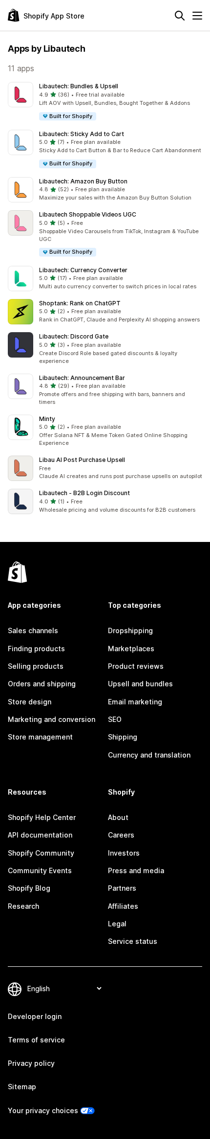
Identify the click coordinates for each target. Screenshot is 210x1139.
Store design (29, 702)
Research (23, 906)
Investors (124, 853)
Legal (117, 923)
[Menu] (197, 15)
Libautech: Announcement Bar (82, 377)
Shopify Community (41, 853)
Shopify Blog (29, 888)
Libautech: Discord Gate (73, 336)
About (118, 817)
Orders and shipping (42, 683)
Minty (47, 418)
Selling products (35, 666)
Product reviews (136, 666)
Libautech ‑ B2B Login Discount (84, 493)
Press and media (136, 870)
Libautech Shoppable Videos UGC (87, 214)
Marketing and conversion (51, 719)
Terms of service (36, 1040)
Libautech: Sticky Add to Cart (81, 134)
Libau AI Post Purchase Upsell (82, 459)
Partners (122, 888)
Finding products (36, 648)
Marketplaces (131, 648)
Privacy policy (31, 1063)
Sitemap (22, 1086)
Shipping (122, 737)
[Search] (180, 15)
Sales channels (33, 630)
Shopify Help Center (42, 817)
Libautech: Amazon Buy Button (83, 181)
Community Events (40, 870)
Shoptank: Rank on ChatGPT (80, 303)
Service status (132, 941)
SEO (115, 719)
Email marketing (135, 702)
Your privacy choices (43, 1110)
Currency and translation (149, 755)
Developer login (35, 1016)
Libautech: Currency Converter (83, 270)
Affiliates (123, 906)
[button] (105, 101)
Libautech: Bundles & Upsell (78, 86)
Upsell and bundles (140, 683)
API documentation (40, 835)
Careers (121, 835)
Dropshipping (130, 630)
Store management (40, 737)
